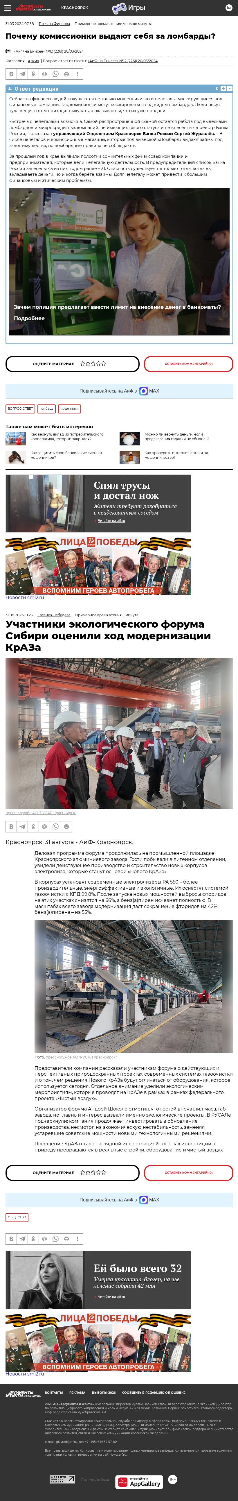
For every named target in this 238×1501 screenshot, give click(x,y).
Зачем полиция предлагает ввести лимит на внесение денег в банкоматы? (117, 307)
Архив (33, 61)
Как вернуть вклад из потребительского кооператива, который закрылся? (67, 436)
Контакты (54, 1393)
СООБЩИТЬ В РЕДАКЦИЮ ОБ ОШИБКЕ (153, 1393)
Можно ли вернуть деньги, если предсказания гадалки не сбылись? (177, 436)
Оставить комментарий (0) (189, 364)
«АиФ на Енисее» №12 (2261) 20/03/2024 (123, 61)
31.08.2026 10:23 (19, 615)
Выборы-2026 (104, 1393)
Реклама (77, 1393)
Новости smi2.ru (25, 597)
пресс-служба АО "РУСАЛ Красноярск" (41, 813)
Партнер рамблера (95, 1479)
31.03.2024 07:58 (20, 24)
